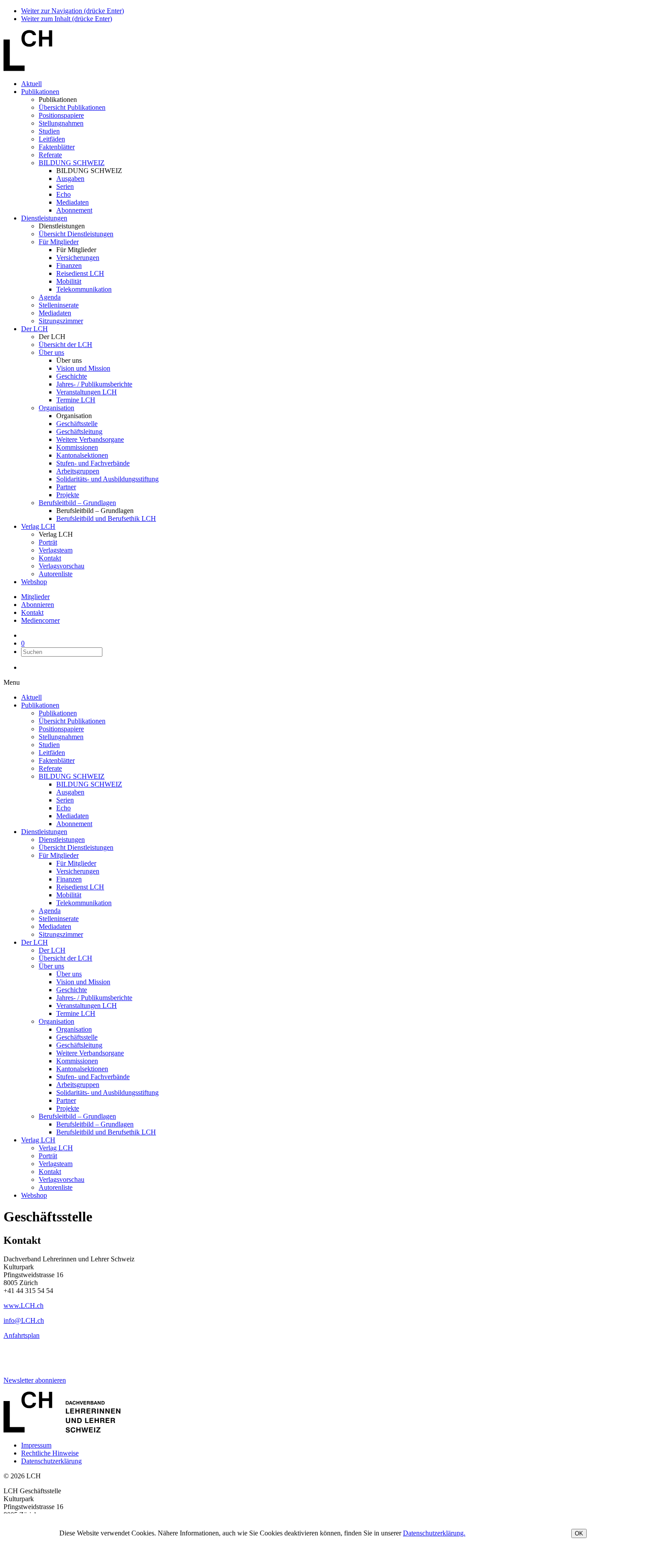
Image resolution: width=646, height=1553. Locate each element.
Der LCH (34, 328)
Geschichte (71, 376)
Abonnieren (37, 604)
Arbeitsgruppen (77, 471)
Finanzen (69, 265)
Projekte (67, 494)
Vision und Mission (83, 368)
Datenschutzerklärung (51, 1461)
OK (579, 1533)
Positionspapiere (61, 115)
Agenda (50, 297)
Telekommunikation (84, 289)
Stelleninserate (59, 305)
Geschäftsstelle (77, 423)
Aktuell (31, 83)
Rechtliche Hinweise (50, 1453)
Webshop (34, 581)
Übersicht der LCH (65, 344)
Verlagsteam (56, 550)
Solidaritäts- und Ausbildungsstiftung (107, 479)
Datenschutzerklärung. (434, 1533)
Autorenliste (56, 574)
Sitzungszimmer (61, 321)
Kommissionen (77, 447)
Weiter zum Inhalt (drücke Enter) (66, 18)
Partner (66, 487)
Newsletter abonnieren (35, 1380)
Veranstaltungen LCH (86, 392)
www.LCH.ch (24, 1305)
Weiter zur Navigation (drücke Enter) (72, 10)
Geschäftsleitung (79, 431)
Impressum (36, 1445)
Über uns (51, 352)
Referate (50, 155)
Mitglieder (35, 596)
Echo (63, 194)
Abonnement (74, 210)
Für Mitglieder (59, 242)
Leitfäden (52, 139)
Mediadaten (72, 202)
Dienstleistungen (44, 218)
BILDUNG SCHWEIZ (72, 162)
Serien (65, 186)
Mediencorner (40, 620)
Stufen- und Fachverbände (93, 463)
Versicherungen (77, 257)
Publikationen (40, 91)
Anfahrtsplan (22, 1335)
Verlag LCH (38, 526)
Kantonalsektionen (82, 455)
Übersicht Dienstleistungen (76, 234)
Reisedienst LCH (80, 273)
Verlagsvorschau (61, 566)
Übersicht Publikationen (72, 107)
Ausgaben (70, 178)
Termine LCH (75, 400)
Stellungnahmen (61, 123)
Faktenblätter (57, 147)
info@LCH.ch (24, 1320)
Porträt (48, 542)
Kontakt (50, 558)
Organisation (56, 408)
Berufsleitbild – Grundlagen (77, 502)
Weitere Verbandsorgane (90, 439)
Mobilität (68, 281)
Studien (49, 131)
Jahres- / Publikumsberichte (94, 384)
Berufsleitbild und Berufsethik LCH (106, 518)
